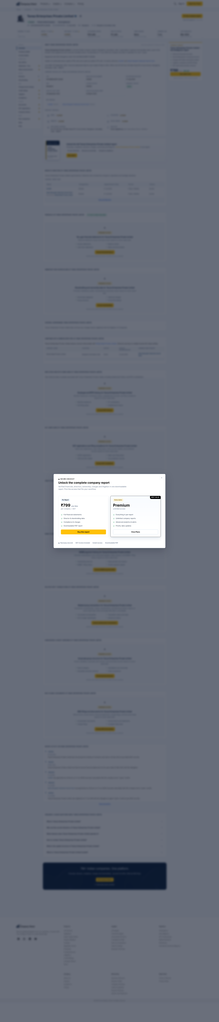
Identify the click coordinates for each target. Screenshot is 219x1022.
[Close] (162, 478)
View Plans (135, 532)
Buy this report (83, 532)
